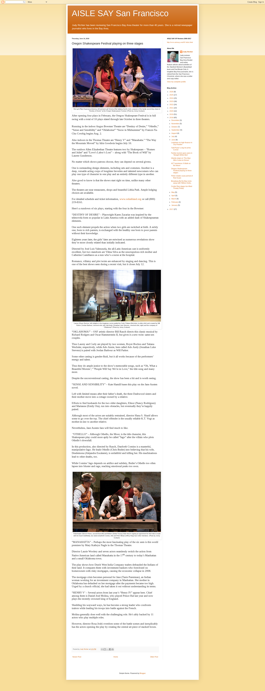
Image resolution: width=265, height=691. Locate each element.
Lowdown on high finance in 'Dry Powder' (181, 143)
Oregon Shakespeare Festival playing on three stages (181, 171)
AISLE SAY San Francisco (120, 13)
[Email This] (102, 649)
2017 (171, 209)
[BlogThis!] (104, 649)
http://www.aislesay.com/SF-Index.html (180, 42)
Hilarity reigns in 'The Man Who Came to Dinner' (181, 159)
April (173, 196)
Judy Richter (188, 52)
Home (115, 657)
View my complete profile (176, 82)
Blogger (142, 673)
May (173, 192)
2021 (171, 108)
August (174, 133)
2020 (171, 111)
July (173, 136)
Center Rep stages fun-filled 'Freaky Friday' (181, 187)
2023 (171, 101)
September (175, 130)
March (174, 199)
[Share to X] (107, 649)
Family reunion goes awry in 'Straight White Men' (181, 154)
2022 (171, 105)
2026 (171, 92)
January (174, 205)
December (175, 120)
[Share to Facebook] (110, 649)
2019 (171, 114)
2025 (171, 95)
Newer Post (76, 657)
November (175, 124)
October (174, 127)
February (175, 202)
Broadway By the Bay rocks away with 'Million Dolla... (181, 182)
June (173, 140)
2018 (171, 118)
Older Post (154, 657)
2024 (171, 98)
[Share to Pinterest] (112, 649)
